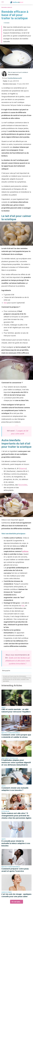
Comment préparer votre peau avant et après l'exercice (15, 870)
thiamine (23, 468)
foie (22, 606)
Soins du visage (6, 892)
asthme (25, 551)
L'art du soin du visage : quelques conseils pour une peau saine (16, 895)
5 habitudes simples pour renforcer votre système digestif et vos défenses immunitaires (16, 762)
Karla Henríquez (13, 74)
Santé (3, 707)
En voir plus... (16, 902)
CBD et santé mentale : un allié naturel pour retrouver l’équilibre (16, 710)
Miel (5, 303)
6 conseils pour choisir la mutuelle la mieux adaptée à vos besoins (15, 843)
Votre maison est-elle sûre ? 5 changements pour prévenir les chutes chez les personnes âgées (16, 815)
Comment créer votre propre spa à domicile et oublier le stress (16, 736)
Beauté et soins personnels (10, 732)
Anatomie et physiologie (9, 758)
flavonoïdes (22, 485)
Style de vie (5, 811)
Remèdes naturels (6, 7)
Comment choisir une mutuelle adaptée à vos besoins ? (14, 789)
